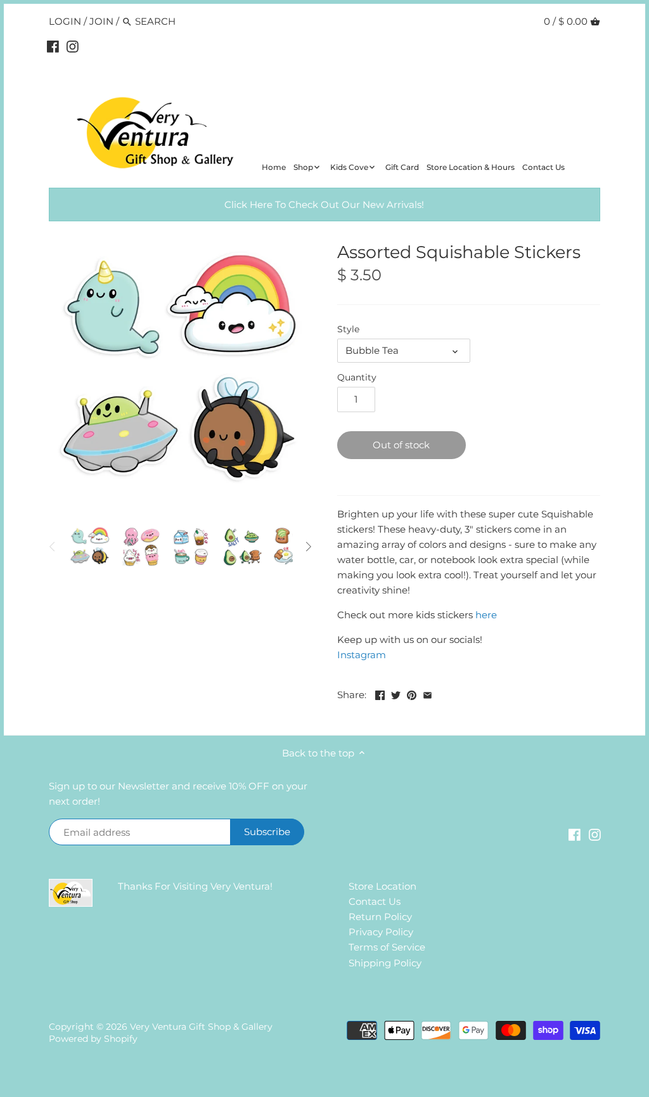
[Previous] (53, 547)
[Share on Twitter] (396, 693)
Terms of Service (387, 947)
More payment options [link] (536, 476)
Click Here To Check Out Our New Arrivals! (324, 204)
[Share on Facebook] (380, 693)
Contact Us (375, 901)
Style (348, 329)
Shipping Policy (385, 963)
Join (101, 21)
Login (65, 21)
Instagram (361, 655)
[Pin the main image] (411, 693)
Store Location (382, 886)
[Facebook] (53, 46)
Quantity (356, 377)
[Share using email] (427, 693)
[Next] (308, 547)
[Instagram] (73, 46)
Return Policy (380, 917)
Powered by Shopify (93, 1039)
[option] (90, 546)
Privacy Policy (381, 932)
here (486, 615)
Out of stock (401, 445)
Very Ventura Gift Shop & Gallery (201, 1027)
